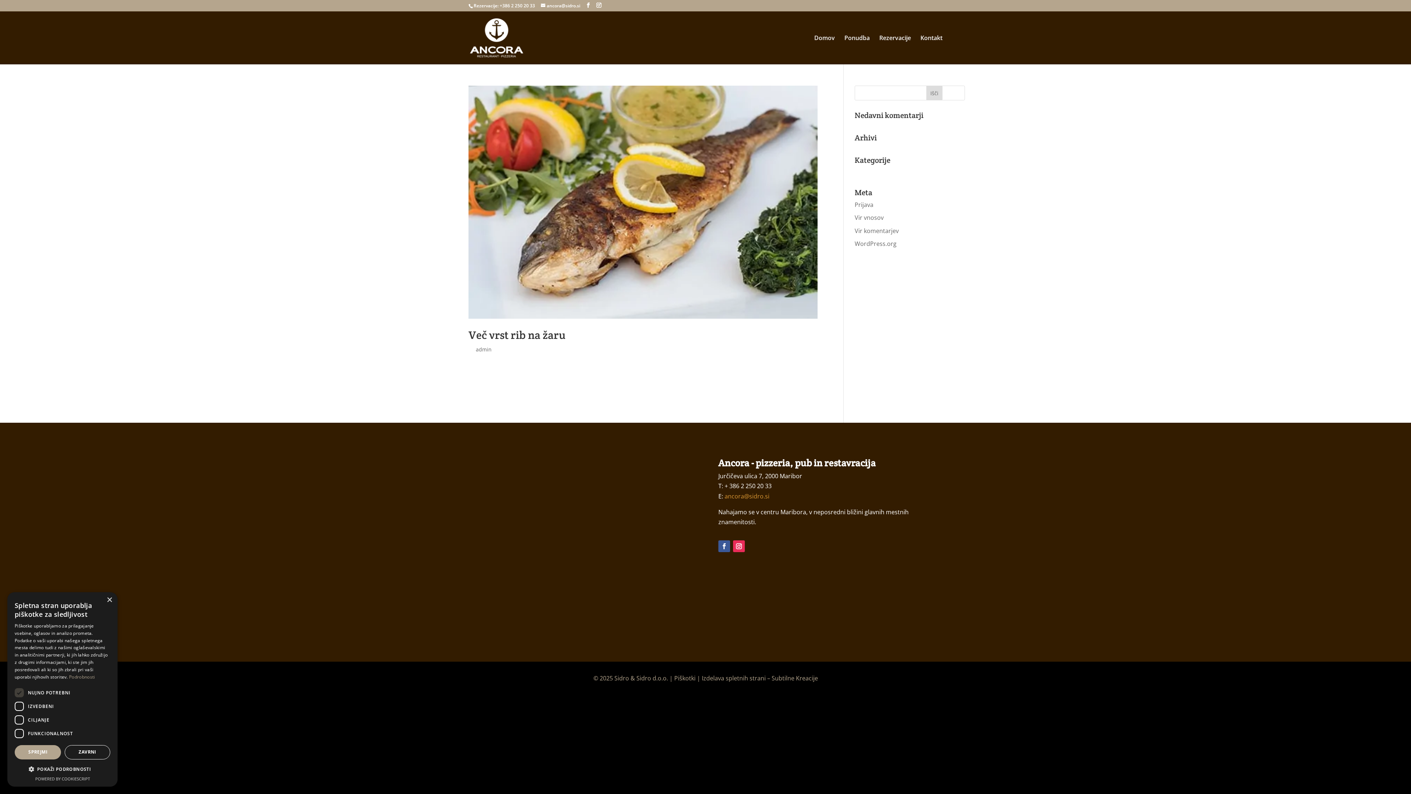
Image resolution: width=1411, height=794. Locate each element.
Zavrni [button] (87, 752)
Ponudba (857, 38)
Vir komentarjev (877, 231)
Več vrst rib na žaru (517, 335)
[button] (62, 769)
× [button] (109, 600)
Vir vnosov (869, 218)
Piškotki (685, 678)
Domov (824, 38)
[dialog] (62, 689)
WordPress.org (876, 244)
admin (484, 349)
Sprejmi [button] (37, 752)
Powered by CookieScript (62, 779)
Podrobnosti (82, 677)
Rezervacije (895, 38)
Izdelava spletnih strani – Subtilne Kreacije (760, 678)
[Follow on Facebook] (724, 546)
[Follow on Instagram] (739, 546)
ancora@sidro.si (747, 496)
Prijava (864, 205)
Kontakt (931, 38)
